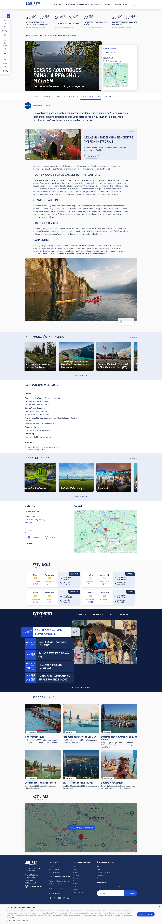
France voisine (78, 892)
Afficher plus (81, 375)
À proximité (108, 96)
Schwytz (75, 889)
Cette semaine (97, 614)
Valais (75, 869)
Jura (74, 881)
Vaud (74, 866)
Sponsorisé (130, 132)
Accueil (27, 35)
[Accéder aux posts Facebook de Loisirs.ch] (51, 898)
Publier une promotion (56, 889)
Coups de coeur (120, 4)
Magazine (100, 875)
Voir (75, 632)
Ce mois (111, 614)
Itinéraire (31, 544)
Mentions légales (54, 872)
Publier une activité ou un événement (55, 885)
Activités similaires (90, 96)
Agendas (71, 4)
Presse (99, 869)
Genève (75, 872)
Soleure (75, 886)
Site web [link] (28, 522)
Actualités (96, 4)
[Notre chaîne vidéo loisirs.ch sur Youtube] (59, 898)
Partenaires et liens (103, 872)
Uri (41, 35)
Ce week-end (80, 614)
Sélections (84, 4)
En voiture (35, 537)
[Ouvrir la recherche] (133, 4)
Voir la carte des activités (81, 828)
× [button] (159, 907)
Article (37, 96)
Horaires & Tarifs (52, 96)
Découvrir (91, 156)
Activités (60, 4)
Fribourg (76, 875)
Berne (75, 884)
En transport (53, 537)
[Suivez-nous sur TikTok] (64, 898)
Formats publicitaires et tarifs (59, 881)
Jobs (98, 878)
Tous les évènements (81, 688)
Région (35, 35)
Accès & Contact (70, 96)
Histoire (99, 866)
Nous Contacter (54, 869)
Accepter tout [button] (145, 914)
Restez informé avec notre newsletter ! (110, 887)
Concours (107, 4)
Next (131, 321)
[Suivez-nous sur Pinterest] (68, 898)
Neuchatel (76, 878)
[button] (70, 920)
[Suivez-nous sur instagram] (55, 898)
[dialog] (81, 914)
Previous (121, 321)
